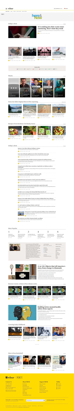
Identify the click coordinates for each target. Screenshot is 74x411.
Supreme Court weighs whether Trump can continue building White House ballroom (35, 198)
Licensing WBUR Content (27, 395)
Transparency (25, 389)
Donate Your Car (42, 389)
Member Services (43, 386)
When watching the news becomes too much (44, 319)
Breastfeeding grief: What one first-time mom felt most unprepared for (43, 337)
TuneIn (57, 258)
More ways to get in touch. (11, 390)
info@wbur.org (8, 385)
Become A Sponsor (43, 392)
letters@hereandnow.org (47, 256)
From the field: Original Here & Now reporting (23, 101)
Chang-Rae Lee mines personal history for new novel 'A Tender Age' (14, 366)
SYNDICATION (58, 246)
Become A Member (43, 388)
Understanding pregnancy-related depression (44, 317)
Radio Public (58, 254)
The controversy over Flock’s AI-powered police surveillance (30, 218)
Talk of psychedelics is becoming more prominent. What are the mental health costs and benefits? (51, 313)
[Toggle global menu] (6, 8)
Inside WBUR (25, 385)
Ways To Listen (24, 11)
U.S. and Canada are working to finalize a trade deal (28, 205)
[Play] (38, 33)
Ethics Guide (25, 393)
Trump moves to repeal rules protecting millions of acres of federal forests (40, 211)
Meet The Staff (19, 11)
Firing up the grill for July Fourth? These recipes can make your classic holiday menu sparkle (58, 137)
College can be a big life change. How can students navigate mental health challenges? (50, 318)
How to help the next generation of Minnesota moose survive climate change (58, 297)
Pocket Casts (58, 253)
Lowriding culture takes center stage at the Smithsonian (46, 275)
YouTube (45, 252)
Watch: (10, 76)
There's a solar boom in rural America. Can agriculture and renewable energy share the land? (29, 297)
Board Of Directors (26, 386)
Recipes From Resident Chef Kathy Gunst (21, 123)
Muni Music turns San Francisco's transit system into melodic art (31, 179)
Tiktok (45, 251)
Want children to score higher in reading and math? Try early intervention (58, 337)
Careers (24, 390)
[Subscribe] (44, 400)
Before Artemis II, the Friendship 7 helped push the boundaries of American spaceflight (50, 277)
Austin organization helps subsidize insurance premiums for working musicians (35, 159)
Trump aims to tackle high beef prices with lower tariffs (29, 174)
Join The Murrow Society (44, 390)
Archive (14, 11)
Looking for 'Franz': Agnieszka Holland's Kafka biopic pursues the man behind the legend (29, 57)
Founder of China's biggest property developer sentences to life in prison (14, 57)
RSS (56, 255)
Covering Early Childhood (16, 324)
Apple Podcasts (58, 250)
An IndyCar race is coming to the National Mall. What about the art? (32, 191)
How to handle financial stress (42, 314)
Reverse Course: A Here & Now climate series (22, 284)
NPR (56, 251)
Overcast (57, 252)
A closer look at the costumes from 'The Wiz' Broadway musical (47, 272)
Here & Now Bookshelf (15, 353)
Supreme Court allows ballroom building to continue (29, 148)
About (12, 11)
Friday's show (12, 23)
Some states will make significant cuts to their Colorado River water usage (33, 153)
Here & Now (41, 33)
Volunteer (41, 385)
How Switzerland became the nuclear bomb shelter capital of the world (33, 185)
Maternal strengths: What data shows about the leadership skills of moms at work (29, 337)
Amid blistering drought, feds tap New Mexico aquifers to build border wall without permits (44, 115)
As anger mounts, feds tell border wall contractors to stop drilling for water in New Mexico (29, 115)
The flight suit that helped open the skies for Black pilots (46, 276)
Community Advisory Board (27, 388)
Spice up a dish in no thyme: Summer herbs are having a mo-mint (28, 137)
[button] (13, 87)
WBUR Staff (25, 392)
